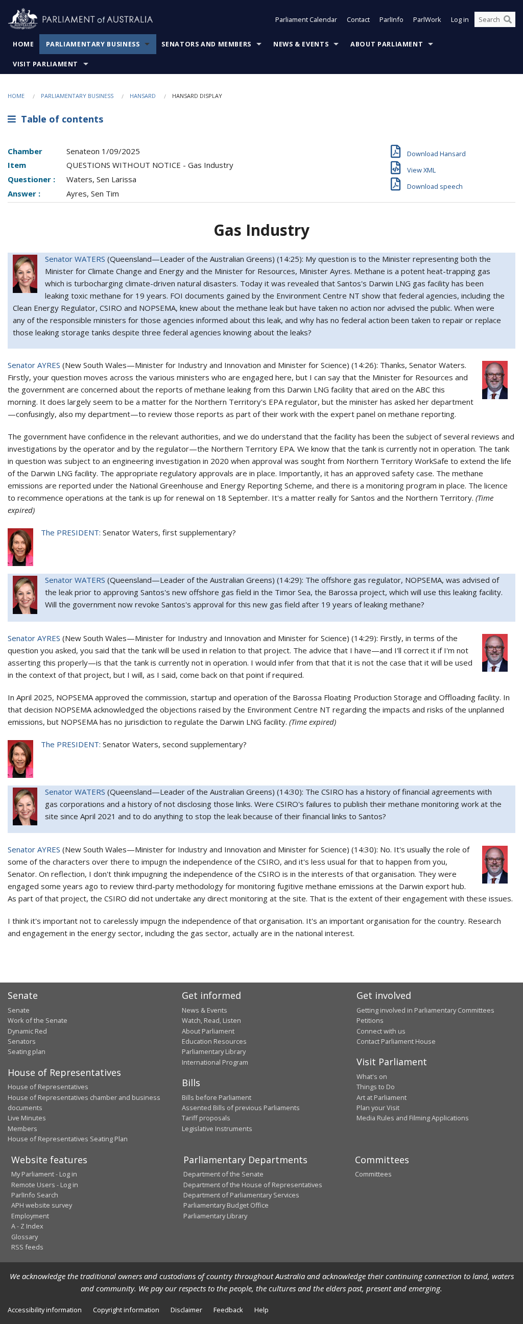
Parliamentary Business (93, 44)
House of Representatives (48, 1086)
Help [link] (261, 1309)
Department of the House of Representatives (252, 1184)
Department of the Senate (223, 1174)
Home (23, 44)
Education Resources (214, 1041)
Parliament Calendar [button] (306, 19)
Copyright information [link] (126, 1309)
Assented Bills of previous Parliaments (241, 1107)
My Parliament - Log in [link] (44, 1174)
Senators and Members (206, 44)
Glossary (24, 1236)
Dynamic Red (27, 1031)
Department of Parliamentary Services (241, 1194)
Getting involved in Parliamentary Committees (425, 1010)
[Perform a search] (507, 19)
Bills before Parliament (216, 1097)
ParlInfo (391, 19)
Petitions (370, 1020)
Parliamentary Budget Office (226, 1205)
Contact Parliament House (396, 1041)
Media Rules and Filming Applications (412, 1117)
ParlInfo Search (34, 1194)
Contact (358, 19)
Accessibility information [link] (45, 1309)
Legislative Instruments (217, 1128)
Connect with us (381, 1031)
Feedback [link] (228, 1309)
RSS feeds (27, 1247)
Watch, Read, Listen (211, 1020)
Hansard (143, 96)
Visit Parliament (45, 64)
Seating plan (26, 1051)
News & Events (300, 44)
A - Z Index (27, 1226)
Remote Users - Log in (44, 1184)
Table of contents (59, 119)
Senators (22, 1041)
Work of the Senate (37, 1020)
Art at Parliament (381, 1097)
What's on (371, 1076)
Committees (373, 1174)
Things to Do (375, 1086)
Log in (460, 19)
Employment (30, 1215)
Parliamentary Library (214, 1051)
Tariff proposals (206, 1117)
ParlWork (427, 19)
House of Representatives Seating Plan (68, 1138)
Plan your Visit (377, 1107)
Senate (19, 1010)
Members (22, 1128)
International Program (215, 1062)
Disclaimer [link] (186, 1309)
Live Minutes (27, 1117)
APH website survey (41, 1205)
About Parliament (386, 44)
